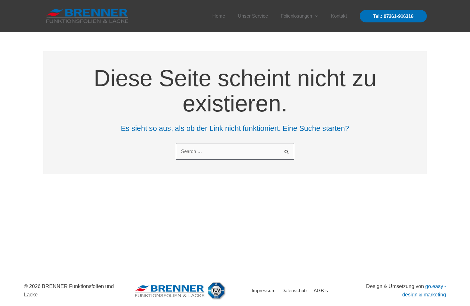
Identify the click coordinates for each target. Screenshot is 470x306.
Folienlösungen (296, 16)
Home (218, 16)
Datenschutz (294, 290)
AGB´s (321, 290)
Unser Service (253, 16)
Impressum (264, 290)
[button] (315, 16)
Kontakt (339, 16)
